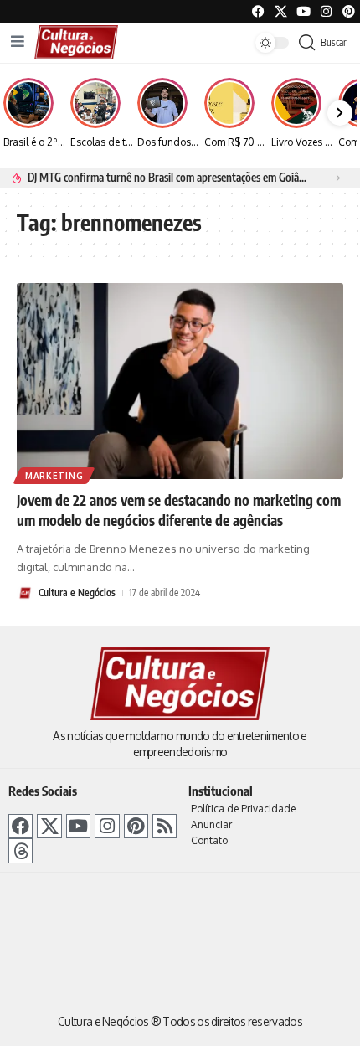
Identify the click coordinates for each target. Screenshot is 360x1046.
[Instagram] (107, 826)
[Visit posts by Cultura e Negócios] (25, 593)
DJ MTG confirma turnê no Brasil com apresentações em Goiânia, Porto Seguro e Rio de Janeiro (169, 177)
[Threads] (20, 850)
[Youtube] (303, 11)
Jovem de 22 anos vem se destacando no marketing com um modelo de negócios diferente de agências (179, 510)
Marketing (54, 476)
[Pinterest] (348, 11)
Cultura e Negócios (77, 592)
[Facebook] (258, 11)
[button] (334, 178)
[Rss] (164, 826)
